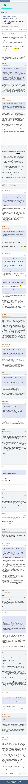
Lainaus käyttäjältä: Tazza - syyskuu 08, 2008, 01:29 (13, 697)
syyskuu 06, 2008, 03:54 (6, 228)
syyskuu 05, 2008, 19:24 (7, 100)
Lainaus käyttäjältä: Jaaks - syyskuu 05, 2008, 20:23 (13, 195)
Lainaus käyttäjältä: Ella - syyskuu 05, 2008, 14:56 (12, 68)
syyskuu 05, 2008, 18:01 (6, 65)
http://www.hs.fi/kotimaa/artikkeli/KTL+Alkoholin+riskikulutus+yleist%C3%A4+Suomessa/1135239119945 (14, 276)
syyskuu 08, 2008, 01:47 (6, 694)
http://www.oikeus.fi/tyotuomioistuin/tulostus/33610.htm (13, 708)
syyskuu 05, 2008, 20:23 (6, 148)
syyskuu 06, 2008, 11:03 (6, 316)
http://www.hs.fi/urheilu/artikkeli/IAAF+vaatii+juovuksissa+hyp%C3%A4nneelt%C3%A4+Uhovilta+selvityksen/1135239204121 (14, 307)
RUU (4, 33)
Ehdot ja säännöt (13, 781)
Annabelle (5, 737)
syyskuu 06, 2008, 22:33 (6, 531)
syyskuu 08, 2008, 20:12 (6, 739)
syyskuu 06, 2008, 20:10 (6, 467)
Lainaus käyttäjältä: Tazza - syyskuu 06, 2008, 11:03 (13, 349)
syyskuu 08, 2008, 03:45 (6, 716)
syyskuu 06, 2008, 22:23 (6, 515)
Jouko (15, 16)
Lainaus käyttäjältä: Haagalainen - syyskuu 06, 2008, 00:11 (14, 231)
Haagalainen (6, 190)
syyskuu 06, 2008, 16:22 (6, 374)
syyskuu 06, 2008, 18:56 (6, 403)
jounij (4, 98)
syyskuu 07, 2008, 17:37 (6, 613)
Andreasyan (6, 493)
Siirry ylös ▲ (19, 781)
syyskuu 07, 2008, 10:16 (6, 592)
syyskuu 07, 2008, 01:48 (6, 545)
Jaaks (4, 147)
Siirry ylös (3, 773)
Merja (4, 63)
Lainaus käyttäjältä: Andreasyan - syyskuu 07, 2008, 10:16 (14, 616)
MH (4, 226)
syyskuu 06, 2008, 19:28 (7, 431)
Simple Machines (17, 782)
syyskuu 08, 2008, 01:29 (6, 654)
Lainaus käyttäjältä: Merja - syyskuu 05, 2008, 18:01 (13, 103)
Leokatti (5, 466)
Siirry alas (3, 29)
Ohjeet (8, 781)
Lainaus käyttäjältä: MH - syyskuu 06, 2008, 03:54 (12, 258)
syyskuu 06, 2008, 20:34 (6, 495)
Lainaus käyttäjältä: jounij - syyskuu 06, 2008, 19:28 (13, 548)
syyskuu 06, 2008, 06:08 (6, 255)
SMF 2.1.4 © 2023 (11, 782)
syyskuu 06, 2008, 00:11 (6, 192)
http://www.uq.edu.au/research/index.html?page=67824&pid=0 (11, 220)
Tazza (4, 314)
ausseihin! (5, 401)
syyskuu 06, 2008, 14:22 (6, 346)
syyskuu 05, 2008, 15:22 (6, 35)
